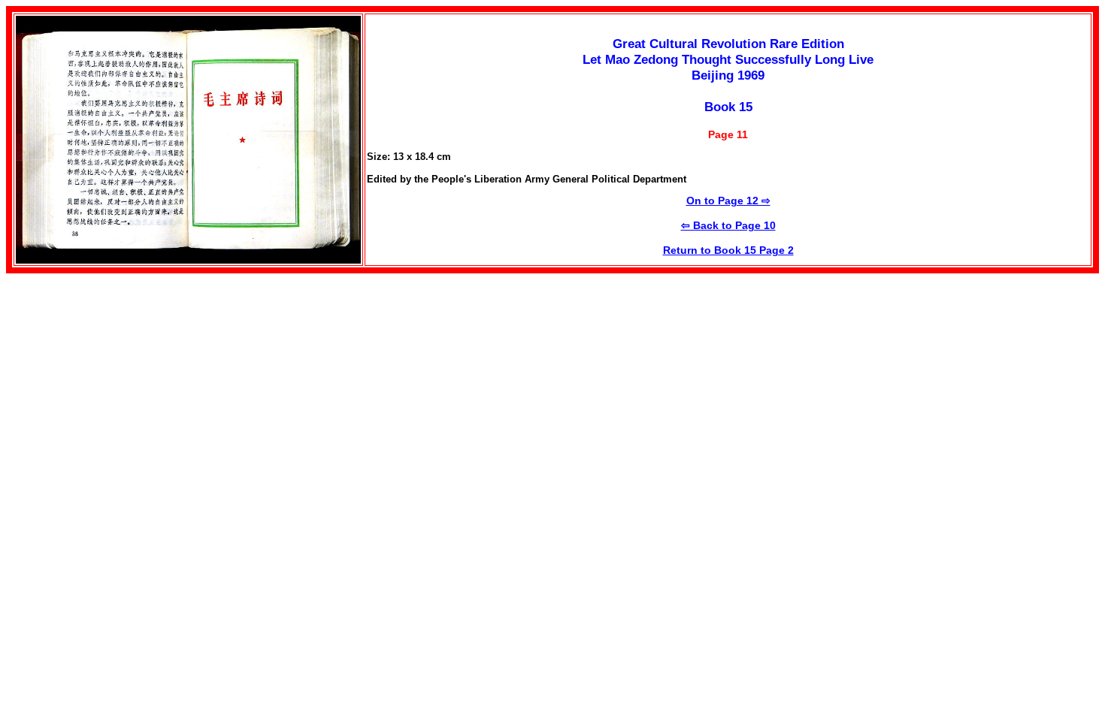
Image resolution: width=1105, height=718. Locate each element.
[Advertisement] (132, 378)
